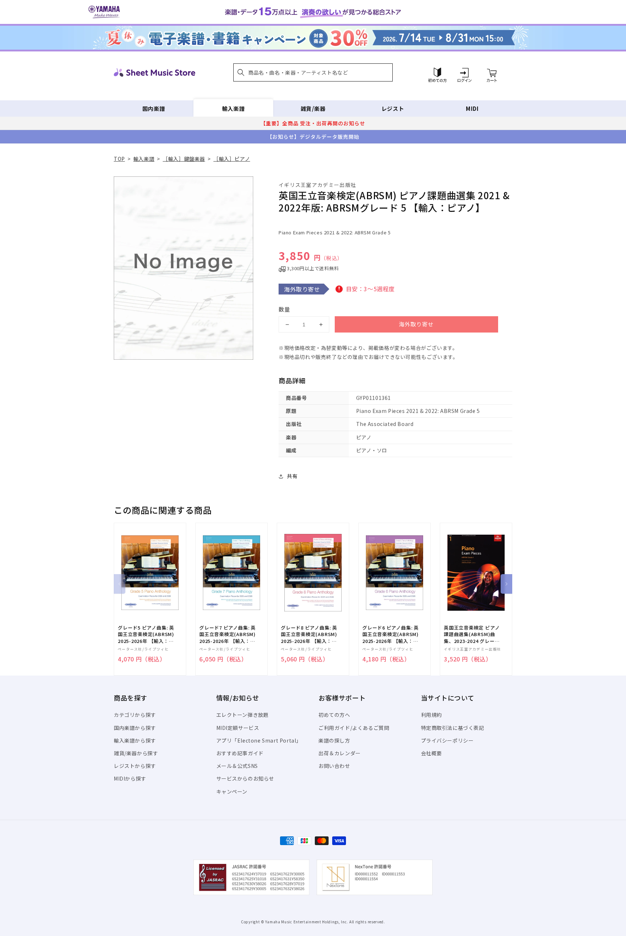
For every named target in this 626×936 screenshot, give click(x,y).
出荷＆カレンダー (339, 753)
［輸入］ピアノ (231, 158)
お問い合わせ (334, 765)
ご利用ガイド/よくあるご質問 (353, 727)
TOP (119, 158)
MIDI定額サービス (237, 727)
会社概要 (431, 753)
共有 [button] (292, 476)
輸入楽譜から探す (135, 740)
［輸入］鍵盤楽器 (184, 158)
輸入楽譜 (233, 108)
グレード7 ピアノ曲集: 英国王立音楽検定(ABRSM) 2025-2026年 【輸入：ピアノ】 (227, 634)
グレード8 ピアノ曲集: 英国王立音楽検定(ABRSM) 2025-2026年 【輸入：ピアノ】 (309, 634)
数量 (284, 309)
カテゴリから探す (135, 714)
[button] (313, 72)
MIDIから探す (130, 778)
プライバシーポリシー (447, 740)
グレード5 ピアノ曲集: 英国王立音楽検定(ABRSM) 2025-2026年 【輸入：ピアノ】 (146, 634)
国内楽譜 (153, 108)
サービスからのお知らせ (245, 778)
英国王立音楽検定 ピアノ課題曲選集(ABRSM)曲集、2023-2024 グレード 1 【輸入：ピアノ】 (472, 634)
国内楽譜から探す (135, 727)
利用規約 (431, 714)
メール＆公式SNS (237, 765)
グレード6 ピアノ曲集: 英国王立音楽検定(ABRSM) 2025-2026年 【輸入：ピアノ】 (390, 634)
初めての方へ (334, 714)
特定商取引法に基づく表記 (452, 727)
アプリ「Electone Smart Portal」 (259, 740)
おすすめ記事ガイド (240, 753)
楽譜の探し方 (334, 740)
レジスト (392, 108)
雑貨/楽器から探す (136, 753)
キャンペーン (232, 791)
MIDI (472, 108)
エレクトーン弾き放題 (242, 714)
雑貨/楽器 (313, 108)
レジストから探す (135, 765)
